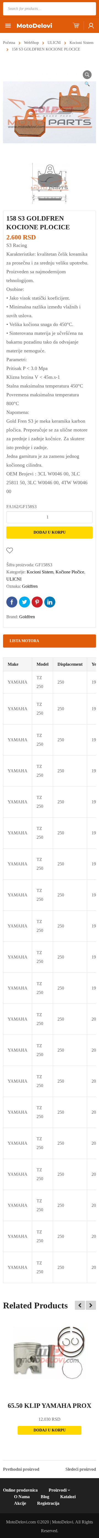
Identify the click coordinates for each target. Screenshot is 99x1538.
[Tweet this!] (24, 602)
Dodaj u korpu (50, 532)
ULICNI (54, 43)
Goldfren (30, 586)
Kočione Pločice (70, 572)
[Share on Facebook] (11, 602)
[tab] (49, 641)
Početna (9, 43)
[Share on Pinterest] (37, 602)
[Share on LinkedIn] (49, 602)
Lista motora (24, 641)
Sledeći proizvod (80, 1469)
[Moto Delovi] (34, 25)
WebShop (31, 43)
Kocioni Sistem (82, 43)
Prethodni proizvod (21, 1469)
